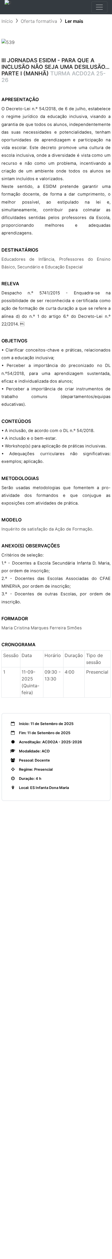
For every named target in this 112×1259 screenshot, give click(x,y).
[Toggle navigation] (99, 7)
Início (7, 21)
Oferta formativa (39, 21)
